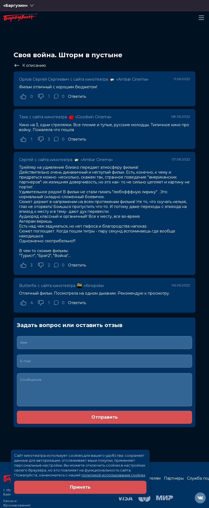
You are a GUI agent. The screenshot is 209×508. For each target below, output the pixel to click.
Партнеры (174, 478)
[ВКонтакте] (200, 497)
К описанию (34, 65)
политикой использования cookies (113, 475)
